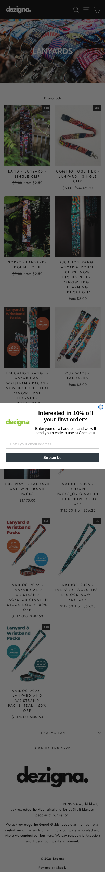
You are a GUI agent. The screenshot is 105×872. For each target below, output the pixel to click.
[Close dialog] (100, 407)
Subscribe (52, 458)
